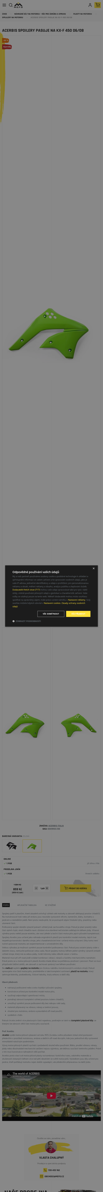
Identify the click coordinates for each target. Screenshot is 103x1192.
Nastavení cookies (52, 603)
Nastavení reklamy (76, 599)
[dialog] (51, 596)
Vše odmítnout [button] (51, 613)
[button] (26, 621)
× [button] (94, 569)
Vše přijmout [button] (78, 613)
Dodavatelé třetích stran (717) (26, 589)
